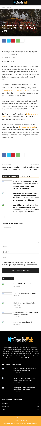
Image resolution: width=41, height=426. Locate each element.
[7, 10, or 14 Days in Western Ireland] (7, 295)
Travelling (10, 7)
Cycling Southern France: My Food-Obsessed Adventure (26, 314)
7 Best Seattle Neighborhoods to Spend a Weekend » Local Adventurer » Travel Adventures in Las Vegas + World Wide (26, 196)
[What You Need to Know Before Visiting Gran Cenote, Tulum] (7, 380)
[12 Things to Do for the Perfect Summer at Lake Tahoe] (7, 390)
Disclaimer (18, 418)
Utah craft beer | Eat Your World (30, 168)
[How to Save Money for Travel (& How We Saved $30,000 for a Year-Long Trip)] (7, 371)
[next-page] (6, 217)
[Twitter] (9, 41)
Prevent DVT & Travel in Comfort (25, 284)
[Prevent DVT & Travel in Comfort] (7, 286)
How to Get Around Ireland (23, 322)
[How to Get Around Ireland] (7, 324)
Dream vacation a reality (27, 127)
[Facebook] (4, 41)
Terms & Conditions (28, 418)
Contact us (24, 420)
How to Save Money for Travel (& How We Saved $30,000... (25, 370)
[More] (22, 41)
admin (6, 34)
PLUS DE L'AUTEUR (26, 176)
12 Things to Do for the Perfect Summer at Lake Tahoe (24, 389)
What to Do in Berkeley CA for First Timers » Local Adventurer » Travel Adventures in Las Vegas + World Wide (25, 185)
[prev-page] (3, 217)
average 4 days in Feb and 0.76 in (15, 90)
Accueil (3, 7)
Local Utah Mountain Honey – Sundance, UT (11, 168)
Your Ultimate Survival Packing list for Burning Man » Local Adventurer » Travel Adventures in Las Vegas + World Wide (26, 208)
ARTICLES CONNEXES (10, 176)
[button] (38, 2)
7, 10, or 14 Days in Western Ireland (25, 293)
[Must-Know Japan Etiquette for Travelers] (7, 305)
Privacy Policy (9, 418)
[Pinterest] (13, 41)
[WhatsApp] (18, 41)
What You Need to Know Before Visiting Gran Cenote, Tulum (24, 379)
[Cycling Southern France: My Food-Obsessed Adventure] (7, 315)
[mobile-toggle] (3, 2)
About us (16, 420)
